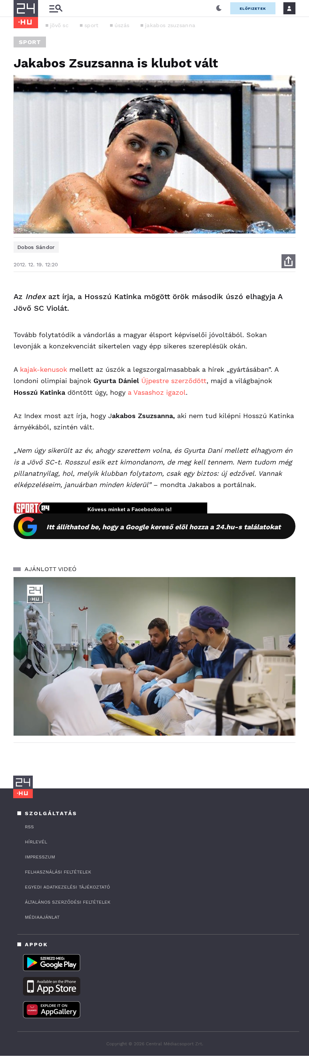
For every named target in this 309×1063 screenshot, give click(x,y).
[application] (154, 656)
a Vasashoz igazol (157, 392)
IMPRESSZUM (40, 857)
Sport (30, 42)
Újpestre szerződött (174, 381)
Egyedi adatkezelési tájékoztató (67, 887)
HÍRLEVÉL (36, 842)
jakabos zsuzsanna (170, 25)
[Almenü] (56, 8)
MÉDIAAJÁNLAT (42, 917)
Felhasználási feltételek (58, 872)
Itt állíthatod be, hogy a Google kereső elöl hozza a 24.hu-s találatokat (163, 527)
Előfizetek (253, 8)
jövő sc (59, 25)
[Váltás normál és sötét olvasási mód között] (218, 8)
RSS (29, 826)
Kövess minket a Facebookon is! (129, 509)
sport (91, 25)
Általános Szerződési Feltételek (67, 902)
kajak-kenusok (43, 369)
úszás (122, 25)
